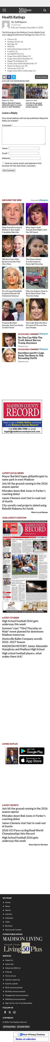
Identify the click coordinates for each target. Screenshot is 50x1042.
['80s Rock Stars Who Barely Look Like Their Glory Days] (13, 246)
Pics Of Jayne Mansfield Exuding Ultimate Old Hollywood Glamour (12, 293)
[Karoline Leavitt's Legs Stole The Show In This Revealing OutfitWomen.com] (9, 355)
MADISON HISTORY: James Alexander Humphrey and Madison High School (25, 647)
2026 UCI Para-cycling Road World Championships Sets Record (22, 832)
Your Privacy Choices (34, 1034)
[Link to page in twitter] (14, 77)
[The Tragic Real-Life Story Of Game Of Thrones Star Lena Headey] (37, 309)
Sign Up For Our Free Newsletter (18, 1003)
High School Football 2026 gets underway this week (20, 622)
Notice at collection (26, 1039)
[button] (45, 10)
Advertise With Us (12, 968)
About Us (9, 960)
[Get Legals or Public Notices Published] (22, 432)
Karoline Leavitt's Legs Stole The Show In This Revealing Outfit (31, 357)
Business (9, 926)
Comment (7, 125)
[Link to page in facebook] (9, 77)
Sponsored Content (13, 929)
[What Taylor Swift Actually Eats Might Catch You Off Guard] (37, 214)
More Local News (39, 512)
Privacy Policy (10, 1027)
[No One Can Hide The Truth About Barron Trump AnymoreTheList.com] (9, 340)
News (7, 906)
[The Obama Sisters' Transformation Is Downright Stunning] (37, 246)
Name (5, 148)
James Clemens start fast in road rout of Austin (24, 499)
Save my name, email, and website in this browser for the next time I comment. (22, 164)
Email (5, 153)
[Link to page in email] (4, 77)
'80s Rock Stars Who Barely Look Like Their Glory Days (11, 261)
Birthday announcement (15, 991)
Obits (7, 922)
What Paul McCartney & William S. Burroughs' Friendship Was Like (12, 229)
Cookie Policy (24, 1027)
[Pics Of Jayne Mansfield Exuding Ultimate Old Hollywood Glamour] (13, 278)
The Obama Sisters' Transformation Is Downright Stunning (34, 261)
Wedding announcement (15, 999)
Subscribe (9, 964)
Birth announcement (13, 987)
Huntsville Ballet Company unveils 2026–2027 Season (22, 640)
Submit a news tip (12, 980)
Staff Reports (21, 22)
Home (7, 902)
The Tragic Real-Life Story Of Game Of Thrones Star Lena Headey (36, 325)
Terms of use (10, 976)
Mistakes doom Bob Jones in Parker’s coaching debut (24, 492)
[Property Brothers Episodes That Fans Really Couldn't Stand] (13, 309)
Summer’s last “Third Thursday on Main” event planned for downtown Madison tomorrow (22, 631)
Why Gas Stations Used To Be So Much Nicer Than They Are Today (36, 293)
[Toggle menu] (4, 10)
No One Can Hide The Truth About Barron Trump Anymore (30, 341)
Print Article (41, 77)
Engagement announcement (16, 995)
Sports (8, 910)
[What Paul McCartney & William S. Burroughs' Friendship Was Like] (13, 214)
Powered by (35, 334)
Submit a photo (11, 983)
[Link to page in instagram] (14, 1012)
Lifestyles (9, 918)
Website (6, 158)
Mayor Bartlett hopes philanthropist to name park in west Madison (12, 105)
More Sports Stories (38, 844)
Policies (8, 972)
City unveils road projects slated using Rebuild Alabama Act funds (24, 507)
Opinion (8, 914)
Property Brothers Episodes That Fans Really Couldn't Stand (12, 325)
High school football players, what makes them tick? (22, 655)
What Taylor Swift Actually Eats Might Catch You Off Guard (36, 229)
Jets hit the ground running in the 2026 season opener (34, 105)
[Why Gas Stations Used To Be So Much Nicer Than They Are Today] (37, 278)
